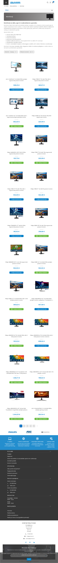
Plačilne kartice (11, 513)
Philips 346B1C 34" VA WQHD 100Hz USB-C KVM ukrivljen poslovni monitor (16, 299)
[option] (12, 432)
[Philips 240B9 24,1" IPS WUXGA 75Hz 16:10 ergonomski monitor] (41, 103)
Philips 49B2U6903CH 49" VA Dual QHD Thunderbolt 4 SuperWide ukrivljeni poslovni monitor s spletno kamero (16, 409)
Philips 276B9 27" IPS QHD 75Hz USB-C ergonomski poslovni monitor (41, 79)
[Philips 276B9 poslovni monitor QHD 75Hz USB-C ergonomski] (41, 66)
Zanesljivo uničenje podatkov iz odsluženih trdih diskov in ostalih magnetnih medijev (51, 445)
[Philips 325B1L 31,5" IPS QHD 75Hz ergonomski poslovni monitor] (41, 213)
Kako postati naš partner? (13, 468)
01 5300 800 (30, 534)
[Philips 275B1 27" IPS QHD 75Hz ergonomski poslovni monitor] (41, 140)
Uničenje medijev (51, 441)
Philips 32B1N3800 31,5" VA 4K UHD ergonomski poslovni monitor (16, 262)
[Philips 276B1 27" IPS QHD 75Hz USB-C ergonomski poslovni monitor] (16, 176)
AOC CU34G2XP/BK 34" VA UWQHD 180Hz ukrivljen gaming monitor (42, 409)
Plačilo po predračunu (12, 515)
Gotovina (9, 510)
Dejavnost (9, 456)
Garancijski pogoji (11, 475)
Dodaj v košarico (18, 126)
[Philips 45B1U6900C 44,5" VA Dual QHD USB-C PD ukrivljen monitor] (41, 359)
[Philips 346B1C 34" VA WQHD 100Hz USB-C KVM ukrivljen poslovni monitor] (16, 286)
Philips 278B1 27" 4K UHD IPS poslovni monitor (41, 189)
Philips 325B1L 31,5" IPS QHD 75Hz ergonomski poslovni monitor (41, 226)
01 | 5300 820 (13, 490)
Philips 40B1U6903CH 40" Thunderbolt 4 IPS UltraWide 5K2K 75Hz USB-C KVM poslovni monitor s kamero (16, 372)
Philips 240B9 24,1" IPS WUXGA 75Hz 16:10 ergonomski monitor (41, 116)
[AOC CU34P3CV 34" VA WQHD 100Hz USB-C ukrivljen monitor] (16, 103)
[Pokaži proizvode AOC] (29, 432)
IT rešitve (9, 441)
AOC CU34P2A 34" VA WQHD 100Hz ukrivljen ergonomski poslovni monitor (16, 79)
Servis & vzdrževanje (23, 441)
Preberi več (29, 562)
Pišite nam (12, 485)
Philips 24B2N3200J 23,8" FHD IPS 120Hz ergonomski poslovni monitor (16, 153)
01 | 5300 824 (13, 483)
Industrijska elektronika (37, 441)
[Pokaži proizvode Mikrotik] (45, 432)
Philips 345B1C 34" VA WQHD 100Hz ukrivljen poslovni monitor (41, 262)
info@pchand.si (30, 536)
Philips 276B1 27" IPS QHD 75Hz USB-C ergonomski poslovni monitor (16, 189)
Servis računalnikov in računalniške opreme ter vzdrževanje (21, 458)
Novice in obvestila (12, 463)
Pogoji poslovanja (11, 471)
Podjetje (9, 454)
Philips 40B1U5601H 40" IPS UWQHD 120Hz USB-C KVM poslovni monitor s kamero (41, 336)
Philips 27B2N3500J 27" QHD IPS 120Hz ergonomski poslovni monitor (16, 226)
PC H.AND (6, 6)
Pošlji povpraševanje (16, 89)
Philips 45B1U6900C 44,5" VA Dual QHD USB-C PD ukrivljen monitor (41, 372)
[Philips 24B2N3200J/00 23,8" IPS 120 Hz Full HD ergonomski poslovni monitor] (16, 140)
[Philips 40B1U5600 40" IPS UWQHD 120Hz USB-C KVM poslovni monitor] (16, 323)
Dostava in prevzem (12, 473)
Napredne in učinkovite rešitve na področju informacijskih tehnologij (9, 445)
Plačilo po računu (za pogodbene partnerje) (18, 517)
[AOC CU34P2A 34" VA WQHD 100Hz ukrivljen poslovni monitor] (16, 66)
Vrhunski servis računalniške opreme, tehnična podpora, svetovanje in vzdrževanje (24, 445)
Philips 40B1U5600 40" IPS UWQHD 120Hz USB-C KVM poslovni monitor (16, 336)
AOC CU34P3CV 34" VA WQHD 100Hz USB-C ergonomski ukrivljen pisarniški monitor (16, 116)
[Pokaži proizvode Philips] (13, 432)
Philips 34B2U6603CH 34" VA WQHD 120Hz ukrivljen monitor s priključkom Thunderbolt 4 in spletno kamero (41, 299)
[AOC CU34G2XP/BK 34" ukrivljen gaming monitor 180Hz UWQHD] (41, 396)
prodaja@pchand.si (30, 538)
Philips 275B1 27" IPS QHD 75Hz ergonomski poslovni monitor (41, 153)
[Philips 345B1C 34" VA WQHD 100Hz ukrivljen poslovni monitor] (41, 249)
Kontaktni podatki (11, 461)
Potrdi (29, 559)
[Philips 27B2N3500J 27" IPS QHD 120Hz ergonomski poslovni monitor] (16, 213)
